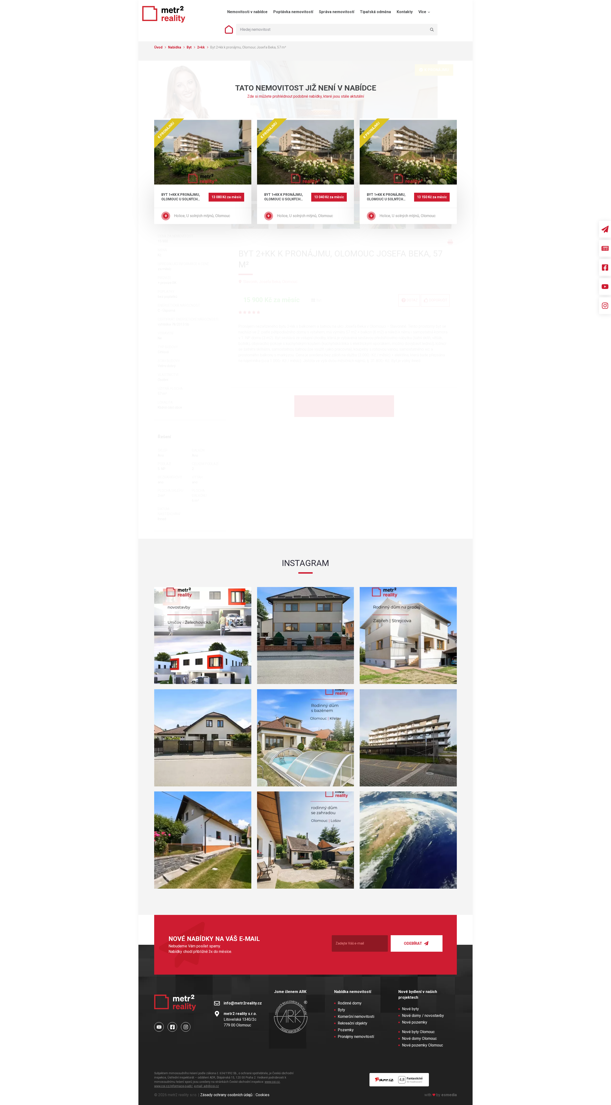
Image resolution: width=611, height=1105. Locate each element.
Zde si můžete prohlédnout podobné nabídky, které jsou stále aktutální (305, 96)
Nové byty (410, 1009)
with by (440, 1095)
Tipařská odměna (375, 12)
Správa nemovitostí (336, 12)
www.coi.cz (272, 1082)
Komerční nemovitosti (356, 1016)
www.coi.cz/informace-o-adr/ (173, 1086)
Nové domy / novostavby (423, 1015)
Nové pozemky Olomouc (422, 1045)
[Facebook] (605, 267)
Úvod (158, 47)
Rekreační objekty (352, 1023)
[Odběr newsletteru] (605, 229)
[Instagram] (605, 305)
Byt (189, 47)
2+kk (201, 47)
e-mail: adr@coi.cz (206, 1086)
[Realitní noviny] (605, 248)
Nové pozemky (414, 1022)
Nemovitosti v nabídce (247, 12)
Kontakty (405, 12)
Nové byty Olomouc (418, 1032)
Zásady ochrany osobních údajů (226, 1095)
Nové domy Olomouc (419, 1038)
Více (422, 12)
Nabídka (175, 47)
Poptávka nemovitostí (293, 12)
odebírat (413, 943)
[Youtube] (605, 286)
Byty (341, 1010)
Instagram (305, 563)
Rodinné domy (350, 1003)
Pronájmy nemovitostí (356, 1036)
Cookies (262, 1095)
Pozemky (346, 1030)
